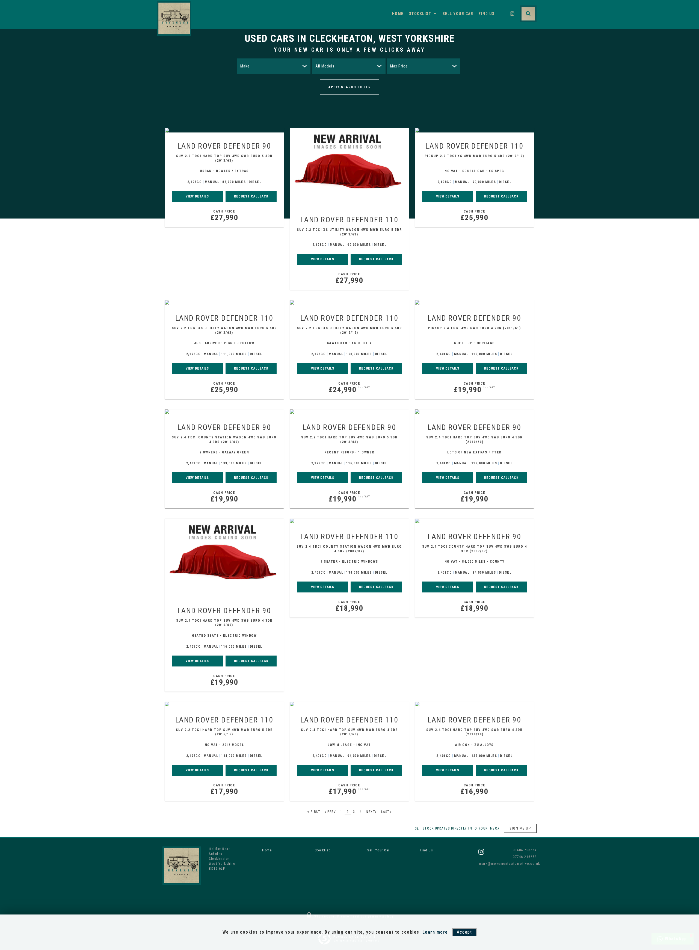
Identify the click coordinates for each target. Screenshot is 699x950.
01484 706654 (525, 850)
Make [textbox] (245, 66)
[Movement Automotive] (174, 18)
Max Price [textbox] (399, 66)
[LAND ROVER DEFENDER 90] (224, 130)
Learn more (435, 932)
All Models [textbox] (324, 66)
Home (398, 13)
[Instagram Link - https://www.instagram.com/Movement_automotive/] (512, 14)
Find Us (487, 13)
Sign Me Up (520, 828)
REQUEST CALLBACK (251, 196)
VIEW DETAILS (197, 196)
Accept (464, 932)
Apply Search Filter (349, 87)
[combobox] (273, 66)
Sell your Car (458, 13)
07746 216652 (525, 857)
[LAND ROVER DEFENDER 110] (349, 167)
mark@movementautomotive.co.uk (508, 864)
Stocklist (420, 13)
